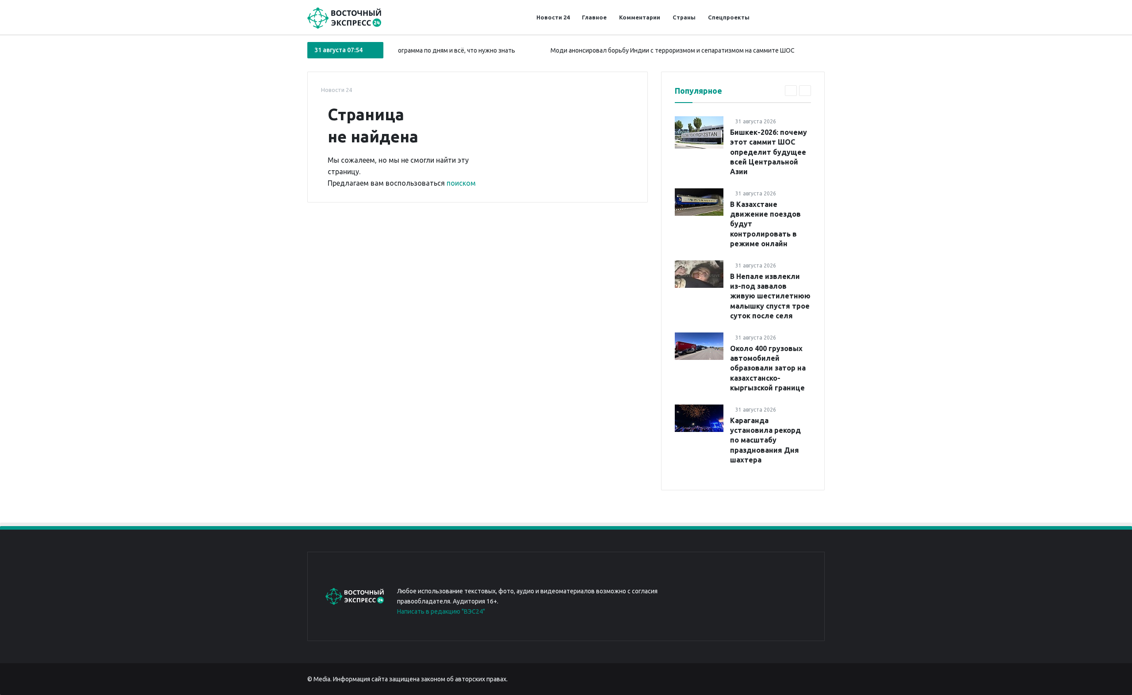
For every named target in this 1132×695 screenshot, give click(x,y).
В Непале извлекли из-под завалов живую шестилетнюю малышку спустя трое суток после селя (770, 296)
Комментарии (639, 17)
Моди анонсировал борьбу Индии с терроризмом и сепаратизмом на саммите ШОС (656, 50)
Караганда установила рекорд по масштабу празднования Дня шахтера (765, 440)
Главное (594, 17)
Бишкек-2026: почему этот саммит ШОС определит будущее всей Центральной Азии (768, 152)
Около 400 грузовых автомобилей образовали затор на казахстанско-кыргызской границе (768, 368)
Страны (684, 17)
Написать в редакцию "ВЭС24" (441, 611)
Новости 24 (553, 17)
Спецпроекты (729, 17)
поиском (461, 183)
